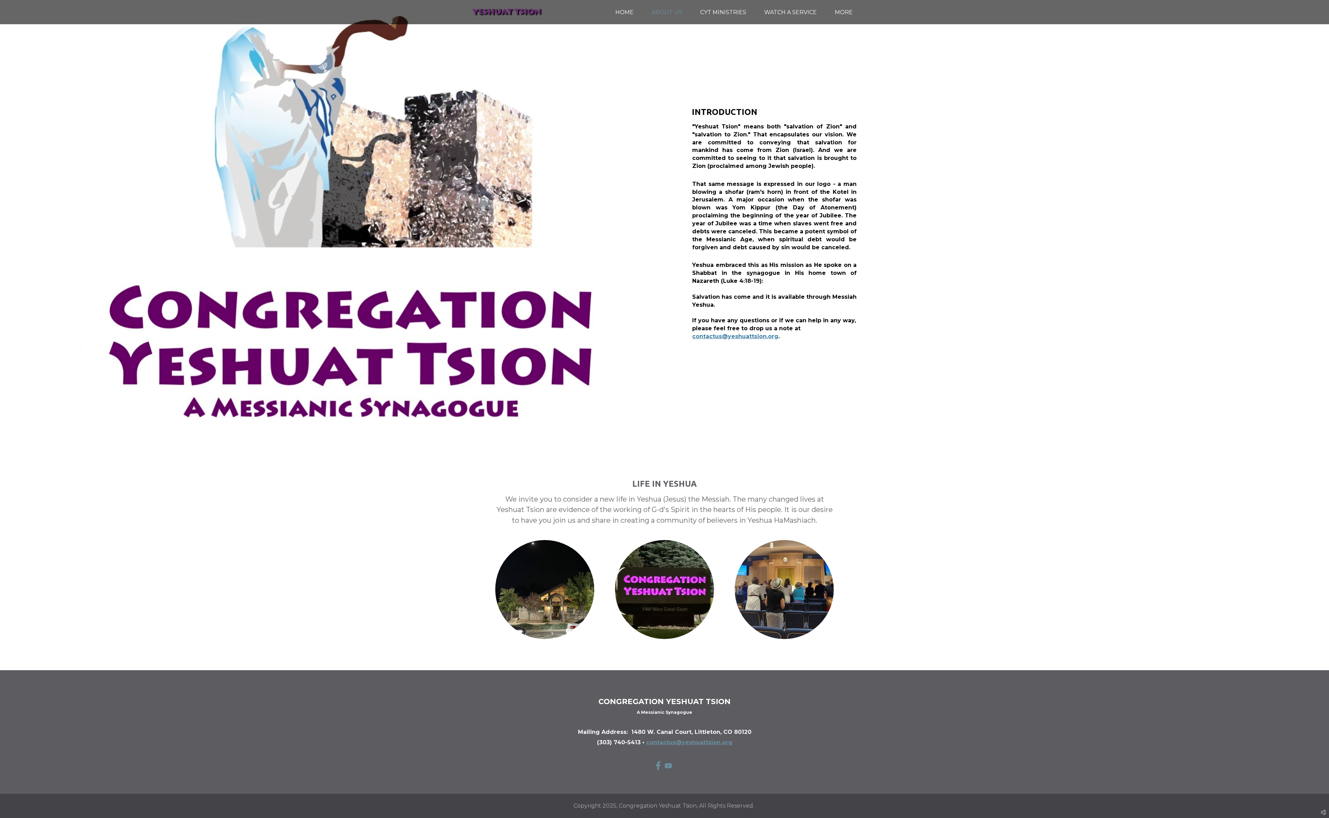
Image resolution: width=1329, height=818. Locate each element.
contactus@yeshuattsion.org (735, 336)
